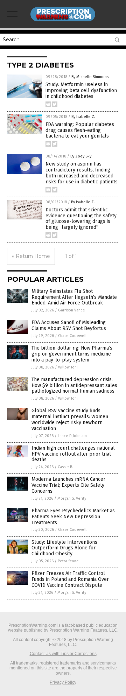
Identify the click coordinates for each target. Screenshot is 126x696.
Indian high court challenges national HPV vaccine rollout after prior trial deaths (73, 454)
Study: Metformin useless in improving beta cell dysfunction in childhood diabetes (81, 90)
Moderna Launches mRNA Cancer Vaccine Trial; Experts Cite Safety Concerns (68, 485)
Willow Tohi (68, 367)
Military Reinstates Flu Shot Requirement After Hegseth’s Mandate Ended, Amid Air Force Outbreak (74, 297)
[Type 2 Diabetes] (63, 20)
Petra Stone (68, 561)
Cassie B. (65, 467)
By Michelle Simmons (89, 77)
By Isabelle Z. (83, 116)
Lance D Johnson (72, 436)
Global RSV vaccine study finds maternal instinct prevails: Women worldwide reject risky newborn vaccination (69, 419)
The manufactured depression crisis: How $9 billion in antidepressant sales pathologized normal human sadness (74, 385)
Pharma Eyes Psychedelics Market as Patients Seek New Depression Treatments (73, 517)
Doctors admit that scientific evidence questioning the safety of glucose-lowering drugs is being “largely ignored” (81, 218)
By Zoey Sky (80, 156)
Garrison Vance (71, 310)
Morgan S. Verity (71, 498)
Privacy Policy (63, 682)
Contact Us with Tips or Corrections (63, 653)
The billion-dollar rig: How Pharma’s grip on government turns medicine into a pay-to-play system (71, 354)
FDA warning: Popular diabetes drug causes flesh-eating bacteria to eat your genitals (80, 130)
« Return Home (31, 256)
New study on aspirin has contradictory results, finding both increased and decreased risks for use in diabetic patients (82, 172)
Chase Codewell (72, 335)
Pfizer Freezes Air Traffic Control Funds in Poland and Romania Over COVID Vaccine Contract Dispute (70, 579)
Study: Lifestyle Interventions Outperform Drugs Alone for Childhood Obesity (64, 548)
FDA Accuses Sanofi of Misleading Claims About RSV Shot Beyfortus (68, 325)
